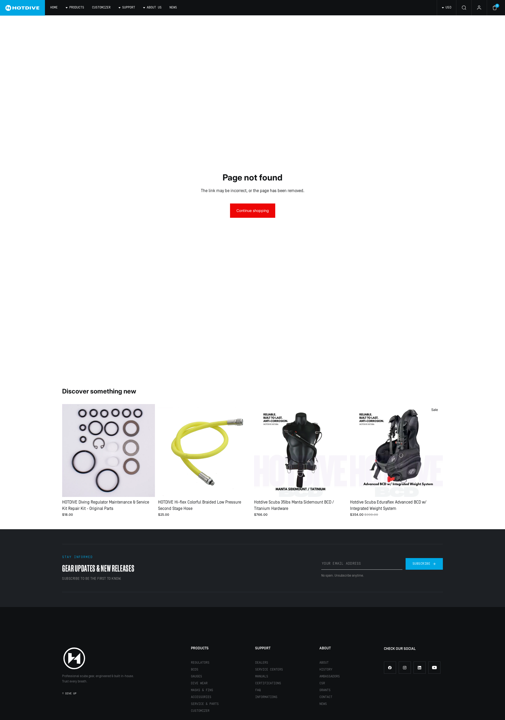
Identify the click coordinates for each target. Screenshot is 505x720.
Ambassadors (329, 676)
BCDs (194, 669)
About (325, 648)
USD (448, 7)
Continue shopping (252, 210)
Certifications (268, 683)
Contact (325, 697)
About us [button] (154, 7)
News (173, 7)
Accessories (201, 697)
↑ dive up (69, 693)
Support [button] (128, 7)
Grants (324, 690)
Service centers (269, 669)
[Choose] (146, 488)
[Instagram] (405, 668)
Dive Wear (199, 683)
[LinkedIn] (420, 668)
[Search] (463, 7)
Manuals (261, 676)
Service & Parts (205, 704)
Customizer (101, 7)
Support (262, 648)
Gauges (196, 676)
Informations (266, 697)
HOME (54, 7)
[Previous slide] (70, 450)
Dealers (261, 662)
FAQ (258, 690)
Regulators (200, 662)
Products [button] (76, 7)
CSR (322, 683)
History (325, 669)
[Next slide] (147, 450)
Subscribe (421, 563)
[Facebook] (390, 668)
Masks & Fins (202, 690)
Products (200, 648)
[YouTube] (434, 668)
